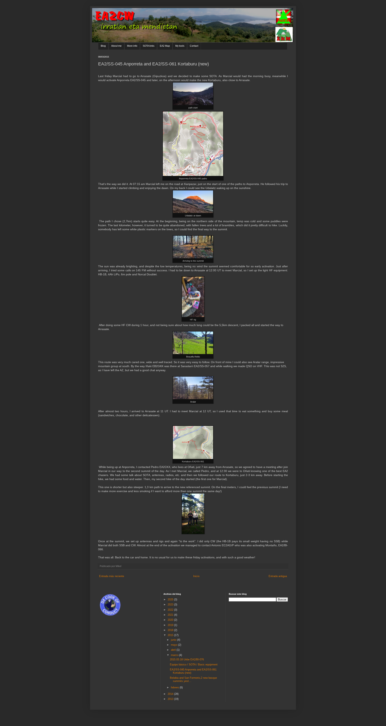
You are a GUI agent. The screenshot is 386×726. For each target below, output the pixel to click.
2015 (171, 635)
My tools (179, 45)
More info (132, 45)
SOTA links (148, 45)
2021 (171, 614)
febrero (175, 687)
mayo (174, 644)
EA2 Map (165, 45)
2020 (171, 619)
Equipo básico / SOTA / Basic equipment (194, 664)
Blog (103, 45)
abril (174, 649)
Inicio (196, 576)
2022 (171, 609)
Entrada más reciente (111, 576)
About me (116, 45)
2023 (171, 604)
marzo (175, 655)
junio (174, 639)
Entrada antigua (278, 576)
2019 (171, 625)
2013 (171, 698)
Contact (194, 45)
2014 (171, 693)
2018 (171, 630)
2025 (171, 599)
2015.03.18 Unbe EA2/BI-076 (187, 659)
